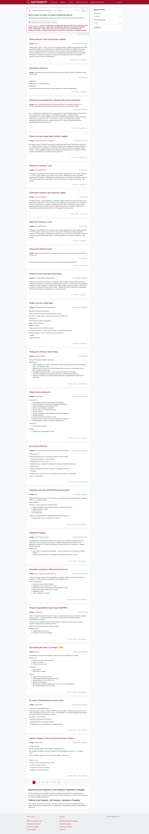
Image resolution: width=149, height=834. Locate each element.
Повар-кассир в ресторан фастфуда (45, 274)
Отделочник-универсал (39, 392)
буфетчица (67, 27)
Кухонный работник (38, 446)
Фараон (37, 651)
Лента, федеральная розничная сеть (45, 573)
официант (54, 30)
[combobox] (70, 10)
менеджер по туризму (34, 30)
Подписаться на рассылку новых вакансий (43, 22)
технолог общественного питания (50, 28)
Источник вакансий (99, 19)
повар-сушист (42, 27)
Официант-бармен (37, 533)
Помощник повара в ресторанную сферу (47, 193)
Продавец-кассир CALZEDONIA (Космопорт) (49, 490)
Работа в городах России (34, 821)
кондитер (63, 28)
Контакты (62, 829)
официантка (61, 30)
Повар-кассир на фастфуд (41, 303)
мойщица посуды (46, 30)
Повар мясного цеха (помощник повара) (47, 39)
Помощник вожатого (38, 68)
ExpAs (36, 43)
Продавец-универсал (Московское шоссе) (48, 569)
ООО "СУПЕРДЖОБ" (41, 197)
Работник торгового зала (40, 166)
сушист (43, 25)
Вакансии (54, 2)
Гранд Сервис (39, 396)
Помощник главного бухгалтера (43, 352)
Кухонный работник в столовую (43, 647)
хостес (68, 28)
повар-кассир (74, 27)
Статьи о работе (31, 829)
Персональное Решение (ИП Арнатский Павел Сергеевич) (52, 450)
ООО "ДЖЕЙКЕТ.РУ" (41, 170)
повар (74, 25)
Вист (36, 494)
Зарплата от (97, 13)
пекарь (67, 30)
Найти (83, 10)
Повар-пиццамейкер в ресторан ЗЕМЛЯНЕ (48, 608)
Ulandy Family (39, 612)
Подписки (63, 2)
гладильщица (36, 28)
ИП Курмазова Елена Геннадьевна (45, 140)
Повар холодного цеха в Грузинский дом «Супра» (51, 738)
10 (58, 782)
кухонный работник (76, 28)
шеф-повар (49, 27)
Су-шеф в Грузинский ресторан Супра (46, 700)
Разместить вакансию (97, 2)
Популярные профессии (34, 824)
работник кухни (68, 25)
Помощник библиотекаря (40, 249)
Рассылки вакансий (32, 826)
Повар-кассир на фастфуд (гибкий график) (48, 136)
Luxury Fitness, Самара (41, 537)
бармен (35, 27)
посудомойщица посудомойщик (54, 25)
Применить (97, 27)
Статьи (71, 2)
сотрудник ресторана (81, 30)
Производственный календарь (68, 821)
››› (64, 782)
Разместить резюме (82, 2)
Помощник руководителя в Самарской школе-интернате (54, 100)
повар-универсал (58, 27)
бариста (72, 30)
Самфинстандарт (40, 356)
